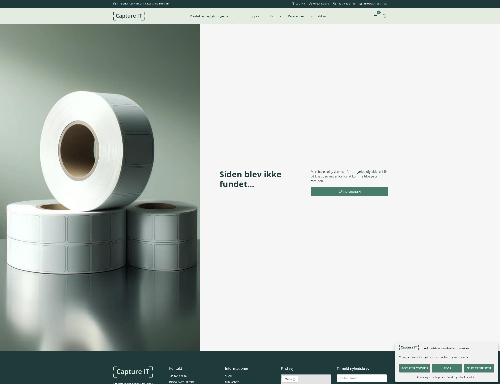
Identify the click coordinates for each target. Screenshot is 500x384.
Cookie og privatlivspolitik (431, 377)
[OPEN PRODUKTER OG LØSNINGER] (227, 16)
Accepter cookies (414, 368)
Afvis (447, 368)
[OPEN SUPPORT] (263, 16)
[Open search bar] (385, 16)
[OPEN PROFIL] (280, 16)
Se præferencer (479, 368)
